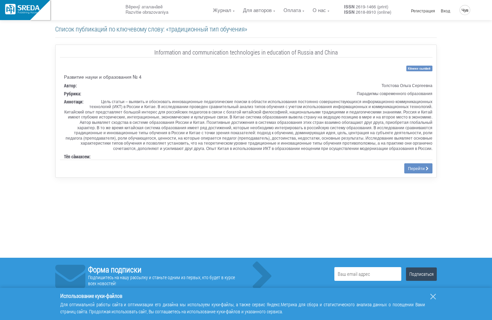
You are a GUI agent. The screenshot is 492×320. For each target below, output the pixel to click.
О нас (319, 9)
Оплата (292, 9)
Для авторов (257, 9)
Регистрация (423, 10)
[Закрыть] (433, 296)
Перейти (417, 168)
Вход (445, 10)
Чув (465, 10)
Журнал (222, 9)
